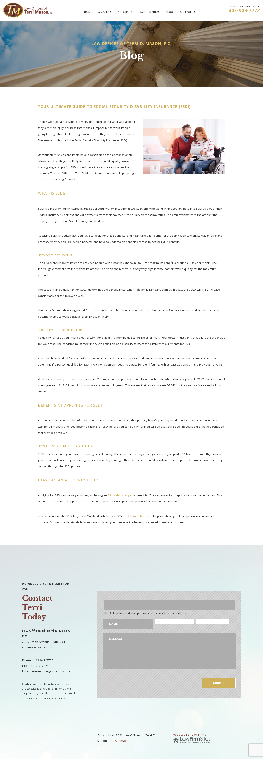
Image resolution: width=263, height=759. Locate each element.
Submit (219, 683)
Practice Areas (148, 12)
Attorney (125, 12)
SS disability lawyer (120, 495)
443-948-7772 (244, 10)
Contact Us (187, 12)
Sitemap (121, 741)
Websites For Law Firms (189, 734)
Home (88, 12)
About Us (105, 12)
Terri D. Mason (139, 516)
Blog (169, 12)
